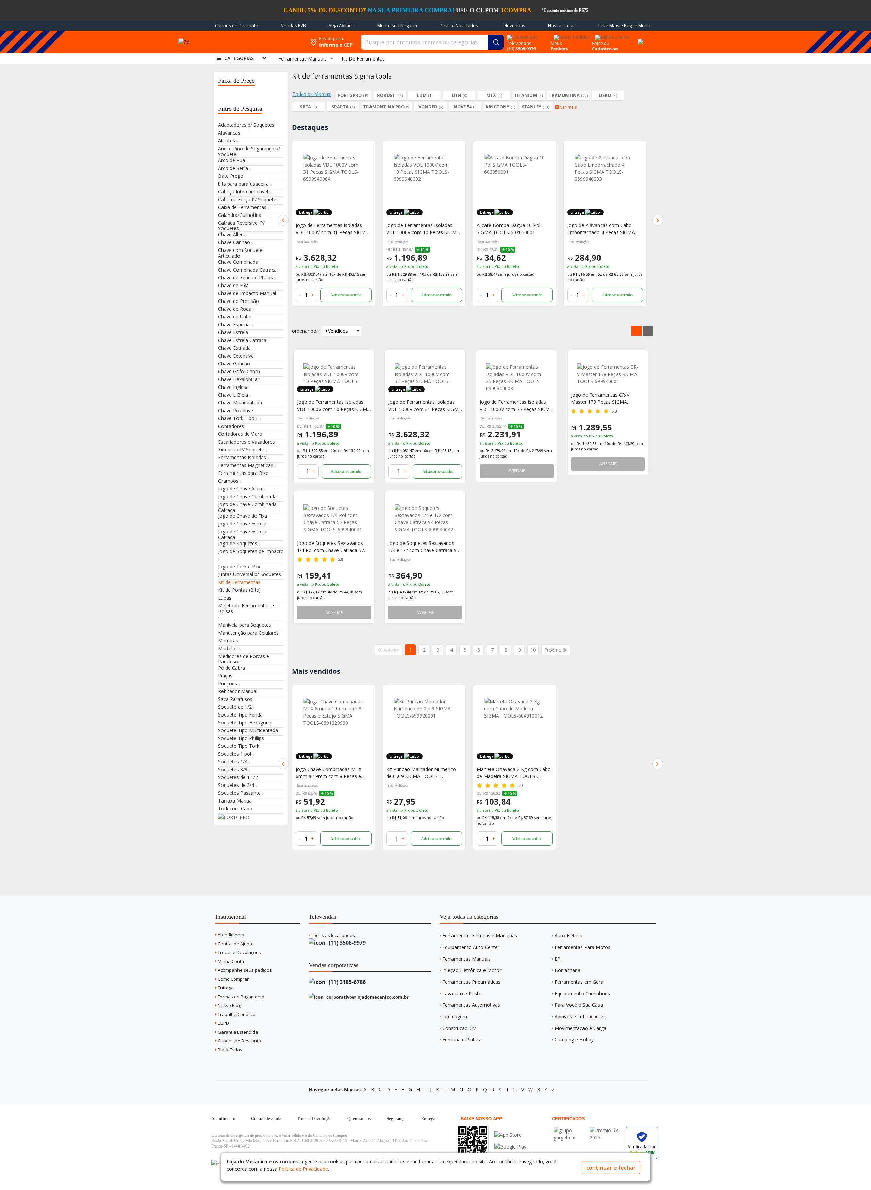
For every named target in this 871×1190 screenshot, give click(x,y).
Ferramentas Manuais (466, 958)
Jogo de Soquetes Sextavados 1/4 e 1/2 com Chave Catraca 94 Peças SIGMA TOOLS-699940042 (424, 547)
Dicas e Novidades (459, 25)
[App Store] (510, 1134)
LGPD (223, 1023)
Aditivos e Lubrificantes (580, 1016)
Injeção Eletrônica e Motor (471, 970)
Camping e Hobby (574, 1039)
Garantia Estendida (237, 1032)
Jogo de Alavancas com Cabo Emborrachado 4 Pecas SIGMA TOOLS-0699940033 (601, 229)
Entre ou (600, 43)
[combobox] (432, 42)
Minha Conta (230, 961)
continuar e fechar (611, 1167)
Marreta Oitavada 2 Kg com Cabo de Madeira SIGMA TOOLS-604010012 (514, 773)
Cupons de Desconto (236, 25)
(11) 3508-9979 (346, 942)
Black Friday (229, 1050)
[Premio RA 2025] (606, 1130)
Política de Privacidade (303, 1169)
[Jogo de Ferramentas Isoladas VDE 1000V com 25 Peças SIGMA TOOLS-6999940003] (517, 377)
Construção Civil (460, 1028)
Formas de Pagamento (240, 997)
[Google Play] (510, 1146)
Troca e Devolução (314, 1118)
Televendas (513, 25)
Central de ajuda (266, 1118)
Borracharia (567, 970)
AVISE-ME (516, 471)
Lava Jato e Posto (462, 993)
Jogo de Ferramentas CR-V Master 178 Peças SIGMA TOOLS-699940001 (600, 399)
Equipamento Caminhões (582, 993)
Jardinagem (454, 1016)
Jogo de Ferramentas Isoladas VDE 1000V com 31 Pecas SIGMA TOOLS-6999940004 (332, 229)
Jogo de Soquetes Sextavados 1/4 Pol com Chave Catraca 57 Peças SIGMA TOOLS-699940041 (333, 547)
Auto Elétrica (568, 935)
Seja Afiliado (342, 25)
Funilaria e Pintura (462, 1039)
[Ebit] (570, 1130)
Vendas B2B (293, 25)
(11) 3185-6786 (346, 982)
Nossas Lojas (562, 25)
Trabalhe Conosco (236, 1014)
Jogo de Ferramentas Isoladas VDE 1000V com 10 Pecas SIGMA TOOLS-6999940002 (422, 229)
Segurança (396, 1118)
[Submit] (496, 42)
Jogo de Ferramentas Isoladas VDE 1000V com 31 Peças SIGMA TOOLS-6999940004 (424, 406)
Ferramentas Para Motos (582, 947)
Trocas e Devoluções (239, 952)
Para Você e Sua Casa (579, 1005)
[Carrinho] (639, 38)
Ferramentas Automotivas (471, 1005)
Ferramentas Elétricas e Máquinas (479, 935)
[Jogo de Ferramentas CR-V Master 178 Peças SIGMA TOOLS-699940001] (608, 374)
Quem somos (359, 1118)
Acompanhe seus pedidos (244, 970)
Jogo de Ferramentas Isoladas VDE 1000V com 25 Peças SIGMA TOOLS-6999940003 (516, 406)
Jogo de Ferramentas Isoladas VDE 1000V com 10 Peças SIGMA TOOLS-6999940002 (333, 406)
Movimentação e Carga (580, 1028)
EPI (558, 958)
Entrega (225, 988)
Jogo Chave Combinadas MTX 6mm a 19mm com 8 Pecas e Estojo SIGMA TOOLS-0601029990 (328, 773)
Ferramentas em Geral (579, 982)
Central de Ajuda (234, 944)
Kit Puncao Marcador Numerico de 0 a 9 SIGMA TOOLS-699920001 (421, 773)
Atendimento (230, 935)
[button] (283, 220)
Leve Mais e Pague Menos (625, 25)
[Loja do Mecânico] (256, 42)
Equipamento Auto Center (470, 947)
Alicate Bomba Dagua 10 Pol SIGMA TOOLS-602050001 (508, 229)
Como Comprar (233, 979)
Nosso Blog (229, 1005)
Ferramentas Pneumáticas (471, 982)
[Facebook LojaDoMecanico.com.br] (217, 1162)
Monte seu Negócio (397, 25)
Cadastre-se (605, 48)
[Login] (610, 35)
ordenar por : (306, 331)
